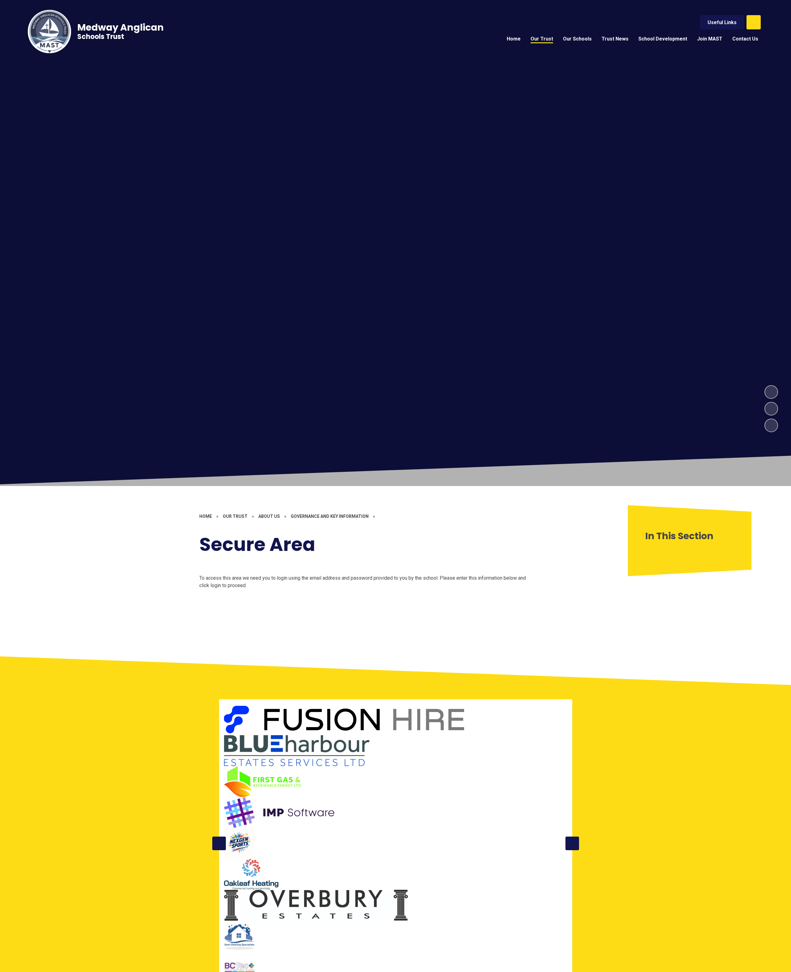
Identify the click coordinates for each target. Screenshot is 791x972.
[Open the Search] (754, 22)
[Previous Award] (219, 843)
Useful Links (722, 22)
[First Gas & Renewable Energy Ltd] (262, 781)
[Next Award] (572, 843)
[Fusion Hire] (345, 719)
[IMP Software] (279, 812)
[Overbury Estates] (316, 905)
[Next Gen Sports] (239, 843)
